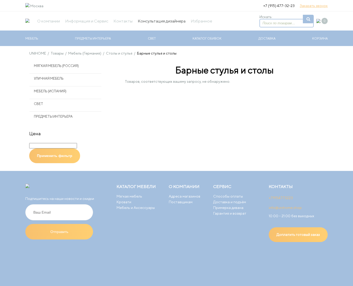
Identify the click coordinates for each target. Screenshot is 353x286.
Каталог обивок (207, 38)
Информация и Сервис (86, 21)
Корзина (320, 38)
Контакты (123, 21)
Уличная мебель (49, 78)
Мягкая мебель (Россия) (56, 66)
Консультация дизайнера (162, 21)
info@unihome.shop (285, 208)
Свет (152, 38)
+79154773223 (281, 198)
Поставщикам (181, 202)
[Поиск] (308, 19)
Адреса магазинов (184, 196)
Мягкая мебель (129, 196)
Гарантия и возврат (229, 213)
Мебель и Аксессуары (136, 208)
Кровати (124, 202)
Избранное (201, 21)
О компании (48, 21)
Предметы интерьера (93, 38)
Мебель (31, 38)
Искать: (265, 17)
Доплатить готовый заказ (298, 234)
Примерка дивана (228, 208)
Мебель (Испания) (50, 91)
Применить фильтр (54, 156)
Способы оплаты (228, 196)
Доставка (266, 38)
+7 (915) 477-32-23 (279, 6)
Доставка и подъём (229, 202)
